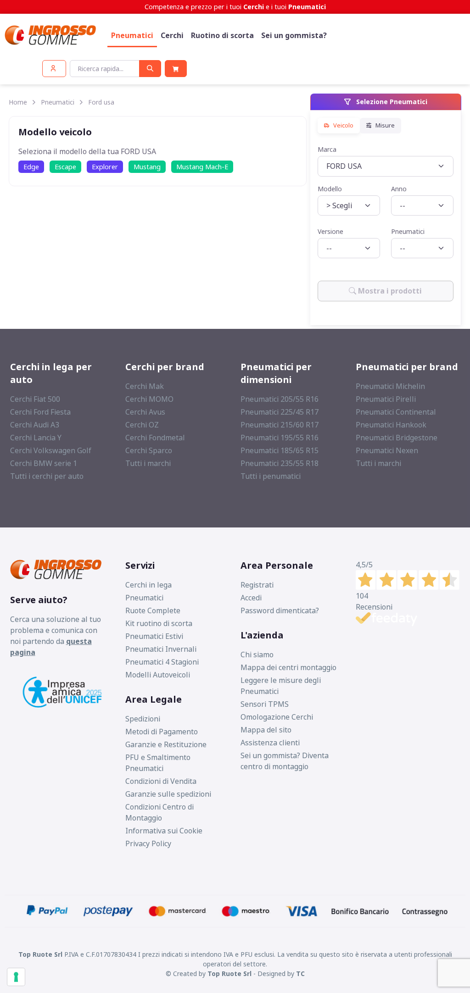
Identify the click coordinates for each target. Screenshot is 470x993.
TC (300, 973)
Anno (399, 188)
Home (18, 102)
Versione (330, 231)
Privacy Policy (148, 843)
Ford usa (101, 102)
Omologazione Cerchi (277, 717)
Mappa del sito (266, 730)
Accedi (251, 598)
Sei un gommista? (294, 35)
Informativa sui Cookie (163, 831)
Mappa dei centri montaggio (288, 667)
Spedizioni (142, 719)
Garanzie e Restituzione (166, 744)
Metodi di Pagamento (161, 732)
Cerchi (172, 35)
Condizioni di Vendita (160, 781)
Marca (327, 149)
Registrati (257, 585)
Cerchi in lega (148, 585)
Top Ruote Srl (229, 973)
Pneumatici (132, 35)
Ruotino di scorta (222, 35)
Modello (330, 188)
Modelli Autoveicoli (157, 675)
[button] (54, 68)
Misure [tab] (384, 126)
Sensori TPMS (265, 704)
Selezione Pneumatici (390, 101)
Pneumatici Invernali (160, 649)
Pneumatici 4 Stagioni (162, 662)
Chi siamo (257, 654)
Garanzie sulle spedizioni (168, 794)
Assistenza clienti (270, 743)
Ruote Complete (152, 610)
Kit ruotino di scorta (158, 623)
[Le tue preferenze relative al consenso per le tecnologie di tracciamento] (16, 977)
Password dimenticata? (280, 610)
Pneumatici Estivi (154, 636)
